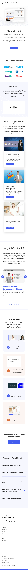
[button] (14, 464)
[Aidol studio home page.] (10, 2)
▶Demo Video (10, 164)
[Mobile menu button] (24, 2)
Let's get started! (14, 442)
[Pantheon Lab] (3, 521)
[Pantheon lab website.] (8, 517)
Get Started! (14, 48)
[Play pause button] (5, 275)
